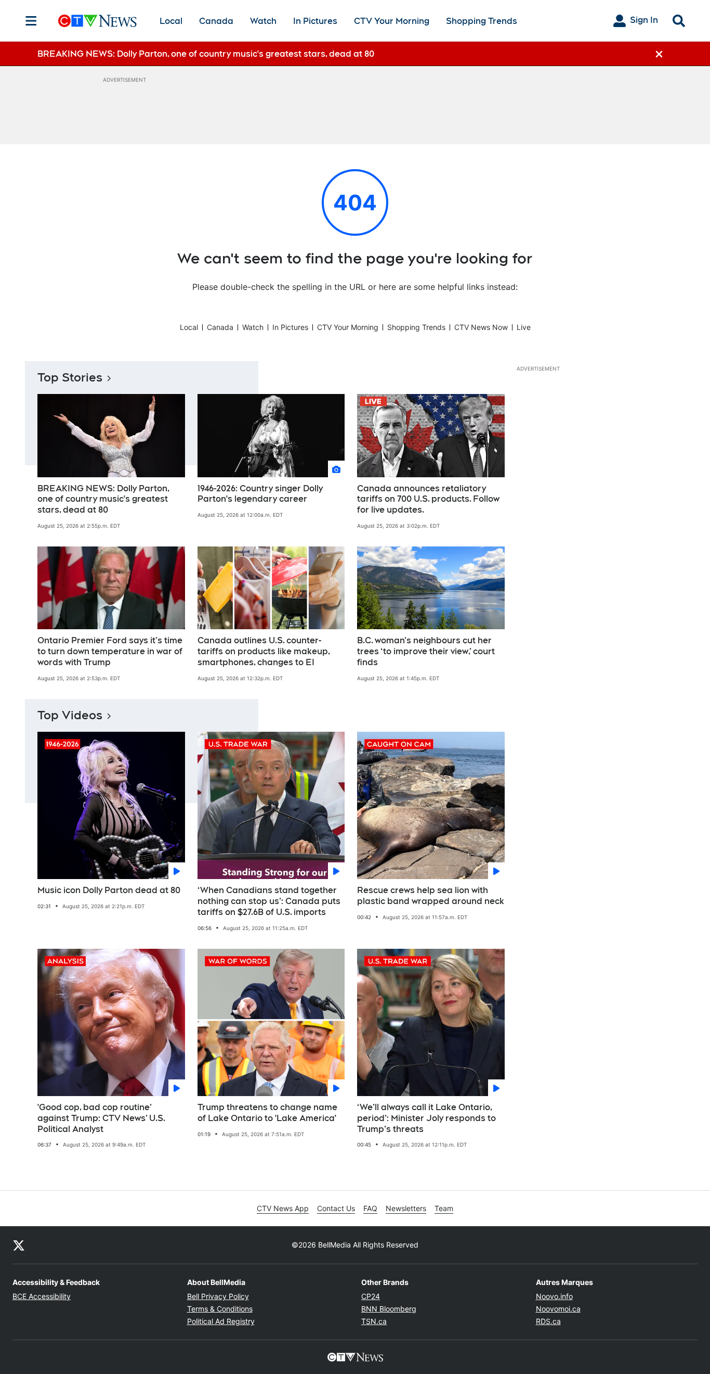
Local (171, 21)
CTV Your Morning (391, 21)
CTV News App (283, 1208)
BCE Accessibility (41, 1296)
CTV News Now (481, 327)
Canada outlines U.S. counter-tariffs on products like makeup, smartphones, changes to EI (264, 651)
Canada (216, 21)
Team (444, 1208)
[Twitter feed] (18, 1245)
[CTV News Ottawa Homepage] (97, 21)
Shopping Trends (481, 21)
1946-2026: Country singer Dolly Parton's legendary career (260, 494)
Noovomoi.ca (558, 1308)
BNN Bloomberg (388, 1308)
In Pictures (315, 21)
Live (524, 327)
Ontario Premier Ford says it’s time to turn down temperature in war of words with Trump (109, 651)
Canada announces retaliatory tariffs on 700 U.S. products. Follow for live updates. (428, 499)
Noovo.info (554, 1296)
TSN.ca (374, 1321)
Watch (263, 21)
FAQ (370, 1208)
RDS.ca (548, 1321)
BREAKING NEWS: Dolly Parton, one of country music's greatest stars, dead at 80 (103, 499)
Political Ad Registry (221, 1321)
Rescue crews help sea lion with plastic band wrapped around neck (430, 895)
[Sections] (31, 20)
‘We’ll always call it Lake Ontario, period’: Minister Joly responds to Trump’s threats (426, 1118)
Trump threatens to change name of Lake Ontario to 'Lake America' (267, 1112)
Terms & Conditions (220, 1308)
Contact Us (336, 1208)
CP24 (370, 1296)
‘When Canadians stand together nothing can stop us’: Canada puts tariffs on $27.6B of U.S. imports (269, 901)
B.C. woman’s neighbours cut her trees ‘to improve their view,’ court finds (426, 651)
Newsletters (406, 1208)
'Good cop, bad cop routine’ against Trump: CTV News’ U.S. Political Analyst (101, 1118)
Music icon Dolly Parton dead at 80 (108, 890)
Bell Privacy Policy (218, 1296)
